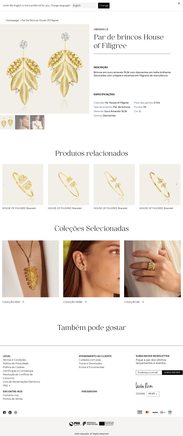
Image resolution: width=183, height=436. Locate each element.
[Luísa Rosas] (145, 384)
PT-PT (151, 393)
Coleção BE (132, 302)
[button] (177, 184)
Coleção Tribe (72, 302)
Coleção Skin (11, 302)
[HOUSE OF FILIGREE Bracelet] (22, 184)
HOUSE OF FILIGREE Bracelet (19, 208)
